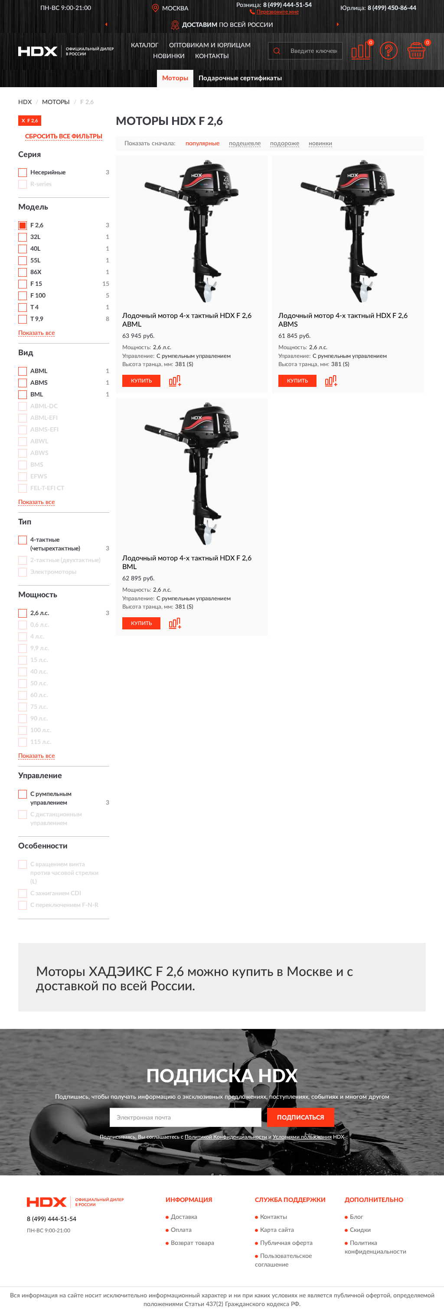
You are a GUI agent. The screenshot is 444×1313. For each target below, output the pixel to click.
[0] (416, 50)
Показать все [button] (36, 333)
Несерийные (47, 173)
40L (35, 249)
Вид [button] (25, 353)
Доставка (184, 1217)
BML (36, 395)
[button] (274, 11)
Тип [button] (24, 522)
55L (35, 261)
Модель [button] (33, 207)
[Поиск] (276, 50)
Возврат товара (192, 1243)
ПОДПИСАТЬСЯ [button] (300, 1118)
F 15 (36, 284)
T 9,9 (36, 319)
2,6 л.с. (39, 613)
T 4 (34, 308)
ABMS (39, 383)
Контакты (212, 56)
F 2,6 (36, 226)
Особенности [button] (43, 846)
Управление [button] (40, 776)
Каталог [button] (145, 46)
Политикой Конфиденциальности (226, 1136)
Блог (356, 1217)
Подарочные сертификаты (240, 78)
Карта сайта (277, 1230)
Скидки (360, 1230)
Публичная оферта (286, 1243)
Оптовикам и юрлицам (210, 46)
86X (35, 272)
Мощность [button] (37, 595)
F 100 (38, 296)
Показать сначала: (150, 144)
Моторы (175, 78)
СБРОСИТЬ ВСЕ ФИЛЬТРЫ (63, 137)
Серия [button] (29, 155)
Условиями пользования (302, 1136)
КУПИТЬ (141, 380)
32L (35, 237)
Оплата (181, 1230)
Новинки (169, 56)
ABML (38, 371)
